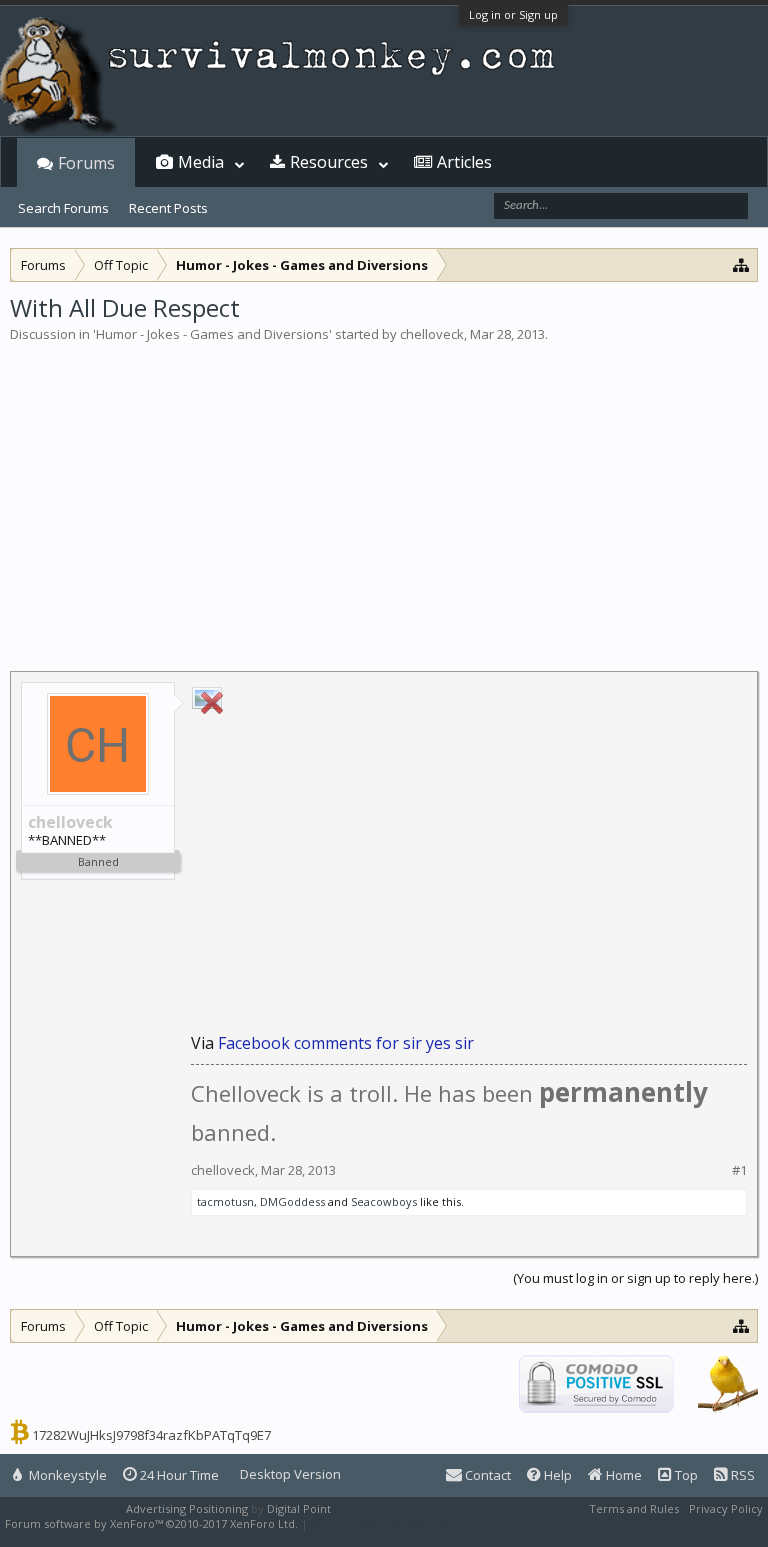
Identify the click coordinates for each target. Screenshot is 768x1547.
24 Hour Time (178, 1475)
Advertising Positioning (187, 1508)
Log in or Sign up (513, 14)
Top (685, 1475)
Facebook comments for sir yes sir (346, 1043)
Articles (464, 162)
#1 (739, 1170)
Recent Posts (168, 208)
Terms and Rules (634, 1508)
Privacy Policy (726, 1508)
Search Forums (63, 208)
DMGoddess (292, 1201)
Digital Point (299, 1508)
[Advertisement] (384, 494)
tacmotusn (225, 1201)
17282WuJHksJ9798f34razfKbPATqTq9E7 (151, 1435)
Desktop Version (290, 1474)
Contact (486, 1475)
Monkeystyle (66, 1475)
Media (201, 162)
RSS (741, 1475)
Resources (329, 162)
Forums (86, 163)
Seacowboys (384, 1201)
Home (622, 1475)
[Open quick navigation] (741, 264)
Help (556, 1475)
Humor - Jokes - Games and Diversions (212, 334)
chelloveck (432, 334)
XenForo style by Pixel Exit (381, 1523)
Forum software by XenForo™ (151, 1523)
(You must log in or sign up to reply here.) (635, 1278)
